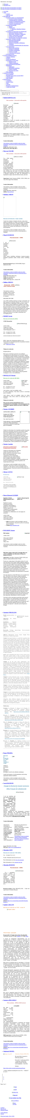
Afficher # (4, 94)
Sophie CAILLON (8, 904)
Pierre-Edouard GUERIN (10, 495)
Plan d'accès (3, 1109)
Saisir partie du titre (6, 92)
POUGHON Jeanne (9, 530)
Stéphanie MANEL (8, 1051)
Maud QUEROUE (8, 235)
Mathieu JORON (8, 194)
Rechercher (3, 90)
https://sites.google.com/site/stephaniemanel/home (14, 1068)
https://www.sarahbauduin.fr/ (14, 847)
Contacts (2, 1107)
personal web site (18, 862)
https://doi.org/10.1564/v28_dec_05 (12, 728)
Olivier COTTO (7, 472)
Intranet (2, 1113)
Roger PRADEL (8, 753)
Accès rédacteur (4, 1112)
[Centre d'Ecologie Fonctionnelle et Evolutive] (11, 8)
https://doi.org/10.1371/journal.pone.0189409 (15, 738)
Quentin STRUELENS (9, 612)
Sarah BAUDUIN (8, 783)
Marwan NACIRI (8, 151)
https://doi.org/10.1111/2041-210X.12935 (14, 719)
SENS (26, 936)
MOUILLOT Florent (9, 375)
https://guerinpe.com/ (14, 525)
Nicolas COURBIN (8, 409)
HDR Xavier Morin (10, 344)
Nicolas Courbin (8, 444)
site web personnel (19, 860)
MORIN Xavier (7, 316)
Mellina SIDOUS (8, 282)
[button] (4, 12)
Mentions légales (4, 1110)
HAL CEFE (11, 1116)
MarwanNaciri (10, 191)
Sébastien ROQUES (9, 865)
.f (21, 838)
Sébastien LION (7, 850)
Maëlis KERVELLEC (9, 97)
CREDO (19, 936)
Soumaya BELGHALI (9, 1000)
